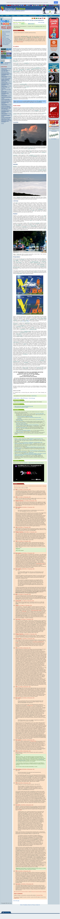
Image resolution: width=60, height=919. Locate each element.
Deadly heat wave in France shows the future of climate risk (6, 119)
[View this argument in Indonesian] (42, 18)
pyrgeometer (31, 452)
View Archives (34, 395)
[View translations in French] (24, 5)
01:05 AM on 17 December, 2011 (28, 507)
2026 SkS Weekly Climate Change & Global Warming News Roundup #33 (6, 75)
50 (32, 486)
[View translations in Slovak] (51, 5)
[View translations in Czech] (14, 5)
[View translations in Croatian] (12, 5)
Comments (24, 15)
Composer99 (18, 600)
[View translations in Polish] (46, 5)
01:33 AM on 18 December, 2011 (25, 686)
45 (25, 486)
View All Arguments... (5, 44)
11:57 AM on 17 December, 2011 (27, 619)
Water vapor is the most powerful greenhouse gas (24, 406)
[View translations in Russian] (50, 5)
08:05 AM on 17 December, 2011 (28, 568)
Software (13, 15)
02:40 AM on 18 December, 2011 (25, 871)
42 (20, 486)
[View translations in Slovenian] (53, 5)
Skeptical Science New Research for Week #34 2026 (6, 69)
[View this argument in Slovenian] (40, 18)
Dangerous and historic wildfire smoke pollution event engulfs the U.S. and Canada (6, 108)
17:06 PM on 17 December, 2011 (28, 638)
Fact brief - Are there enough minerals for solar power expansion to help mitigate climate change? (5, 80)
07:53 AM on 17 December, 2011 (28, 553)
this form (20, 101)
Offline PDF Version (24, 398)
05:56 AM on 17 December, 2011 (25, 527)
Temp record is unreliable (6, 39)
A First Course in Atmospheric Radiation (23, 430)
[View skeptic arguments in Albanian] (9, 5)
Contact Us (38, 904)
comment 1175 (30, 705)
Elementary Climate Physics (21, 422)
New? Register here (8, 62)
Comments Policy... (39, 895)
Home (2, 15)
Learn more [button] (45, 2)
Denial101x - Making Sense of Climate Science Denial (33, 462)
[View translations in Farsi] (20, 5)
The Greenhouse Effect (19, 432)
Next (45, 486)
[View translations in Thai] (59, 5)
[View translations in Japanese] (37, 5)
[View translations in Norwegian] (44, 5)
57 (41, 486)
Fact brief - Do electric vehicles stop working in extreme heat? (6, 117)
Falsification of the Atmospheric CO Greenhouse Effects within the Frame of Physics (29, 439)
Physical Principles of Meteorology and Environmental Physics (27, 424)
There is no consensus (5, 35)
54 (37, 486)
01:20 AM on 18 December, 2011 (25, 647)
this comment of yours (40, 563)
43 (22, 486)
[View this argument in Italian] (38, 18)
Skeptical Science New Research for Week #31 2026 (6, 95)
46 (26, 486)
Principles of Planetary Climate (21, 427)
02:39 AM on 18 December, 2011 (27, 804)
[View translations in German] (25, 5)
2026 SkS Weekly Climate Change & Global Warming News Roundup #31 (6, 93)
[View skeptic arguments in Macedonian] (40, 5)
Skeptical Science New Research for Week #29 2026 (6, 113)
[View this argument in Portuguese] (36, 18)
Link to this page (41, 22)
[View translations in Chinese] (10, 5)
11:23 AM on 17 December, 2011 (26, 605)
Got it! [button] (56, 2)
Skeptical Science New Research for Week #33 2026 (6, 76)
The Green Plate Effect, (39, 413)
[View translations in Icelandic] (31, 5)
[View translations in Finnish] (22, 5)
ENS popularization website (36, 610)
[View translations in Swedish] (57, 5)
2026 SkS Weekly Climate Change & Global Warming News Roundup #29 (6, 112)
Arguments (7, 15)
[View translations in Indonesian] (33, 5)
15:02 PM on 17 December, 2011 (31, 634)
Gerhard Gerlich (20, 41)
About (46, 15)
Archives (2, 123)
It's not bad (4, 34)
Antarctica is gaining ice (6, 43)
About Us (30, 904)
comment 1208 (33, 741)
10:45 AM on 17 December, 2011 (25, 594)
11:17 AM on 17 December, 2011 (28, 600)
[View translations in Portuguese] (48, 5)
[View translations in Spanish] (55, 5)
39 (16, 486)
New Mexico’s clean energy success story (5, 88)
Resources (18, 15)
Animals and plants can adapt (6, 40)
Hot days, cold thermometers (5, 100)
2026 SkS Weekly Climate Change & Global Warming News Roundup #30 (6, 102)
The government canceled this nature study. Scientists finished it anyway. (6, 97)
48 (29, 486)
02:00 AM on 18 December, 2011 (28, 769)
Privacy (33, 904)
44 (23, 486)
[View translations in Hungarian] (29, 5)
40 (18, 486)
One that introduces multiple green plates (25, 416)
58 (43, 486)
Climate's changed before (6, 31)
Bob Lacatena (18, 507)
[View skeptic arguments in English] (7, 5)
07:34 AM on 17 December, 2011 (25, 541)
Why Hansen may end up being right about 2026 (6, 91)
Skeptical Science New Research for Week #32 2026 (6, 86)
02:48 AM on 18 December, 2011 (27, 884)
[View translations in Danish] (16, 5)
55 (39, 486)
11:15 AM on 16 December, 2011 (25, 497)
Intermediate (31, 23)
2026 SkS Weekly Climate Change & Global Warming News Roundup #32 (6, 84)
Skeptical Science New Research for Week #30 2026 (6, 104)
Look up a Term (6, 912)
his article (20, 809)
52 (34, 486)
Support (51, 15)
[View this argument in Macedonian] (44, 18)
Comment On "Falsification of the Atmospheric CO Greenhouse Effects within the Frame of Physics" (28, 443)
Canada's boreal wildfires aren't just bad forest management (6, 106)
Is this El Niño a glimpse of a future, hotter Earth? (5, 70)
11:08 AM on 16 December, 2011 (25, 489)
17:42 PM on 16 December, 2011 (31, 500)
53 (36, 486)
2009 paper (24, 611)
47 (27, 486)
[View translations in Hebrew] (27, 5)
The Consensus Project (32, 15)
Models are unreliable (5, 38)
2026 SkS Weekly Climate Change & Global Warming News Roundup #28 (6, 121)
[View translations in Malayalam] (42, 5)
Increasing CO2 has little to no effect (21, 407)
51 (33, 486)
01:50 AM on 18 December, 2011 (28, 697)
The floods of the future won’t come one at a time (6, 82)
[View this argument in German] (34, 18)
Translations (41, 15)
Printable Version (16, 398)
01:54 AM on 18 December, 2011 (28, 739)
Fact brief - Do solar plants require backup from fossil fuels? (6, 99)
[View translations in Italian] (35, 5)
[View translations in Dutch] (18, 5)
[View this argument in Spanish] (32, 18)
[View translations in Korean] (38, 5)
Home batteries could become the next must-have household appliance (6, 116)
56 (40, 486)
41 (19, 486)
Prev (15, 486)
